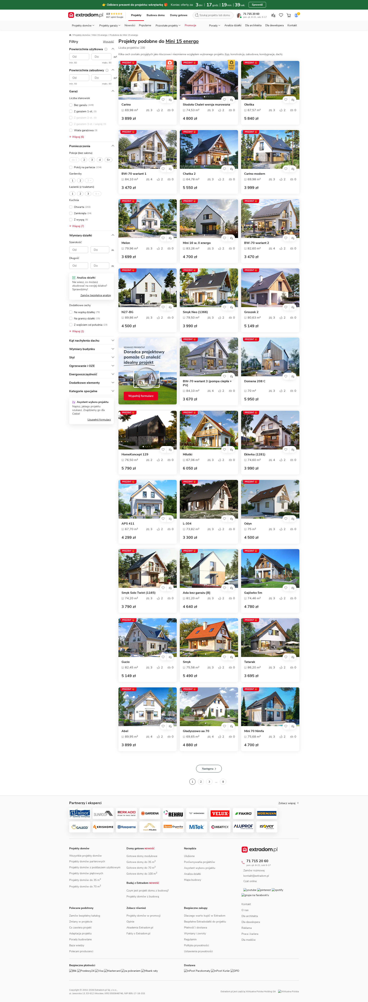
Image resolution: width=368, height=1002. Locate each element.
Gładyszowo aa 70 (196, 731)
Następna (207, 769)
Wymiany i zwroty (195, 933)
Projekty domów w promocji (143, 916)
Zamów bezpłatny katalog (84, 916)
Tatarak (249, 662)
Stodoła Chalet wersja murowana (206, 105)
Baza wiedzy (76, 945)
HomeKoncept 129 (135, 455)
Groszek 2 (251, 312)
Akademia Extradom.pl (140, 927)
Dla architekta (253, 25)
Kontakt (292, 25)
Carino (126, 105)
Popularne (145, 25)
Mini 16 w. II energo (197, 243)
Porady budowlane (80, 939)
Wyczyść (108, 41)
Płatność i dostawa (195, 927)
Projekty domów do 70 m (85, 886)
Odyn (248, 524)
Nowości (130, 25)
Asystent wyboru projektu (199, 868)
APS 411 (128, 524)
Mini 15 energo (100, 35)
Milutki (187, 455)
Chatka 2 (189, 174)
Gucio (126, 662)
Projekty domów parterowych (87, 861)
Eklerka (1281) (254, 455)
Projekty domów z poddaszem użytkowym (94, 867)
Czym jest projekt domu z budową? (148, 890)
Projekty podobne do (158, 41)
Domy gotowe (178, 15)
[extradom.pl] (85, 15)
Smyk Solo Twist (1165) (139, 593)
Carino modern (254, 174)
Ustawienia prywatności (198, 951)
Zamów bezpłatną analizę (95, 295)
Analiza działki (232, 25)
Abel (125, 731)
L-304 (187, 524)
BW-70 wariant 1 (134, 174)
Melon (126, 243)
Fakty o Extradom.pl (138, 933)
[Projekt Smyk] (209, 637)
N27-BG (127, 312)
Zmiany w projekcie (80, 921)
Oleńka (249, 105)
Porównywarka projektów (199, 862)
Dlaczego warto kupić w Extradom (204, 916)
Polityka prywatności (196, 945)
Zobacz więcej (286, 803)
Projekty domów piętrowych (86, 873)
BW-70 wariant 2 (256, 243)
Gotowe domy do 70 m (141, 868)
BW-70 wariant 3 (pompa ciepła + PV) (207, 383)
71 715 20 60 (251, 14)
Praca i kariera (250, 942)
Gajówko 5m (253, 593)
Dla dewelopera (274, 25)
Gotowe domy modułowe (142, 856)
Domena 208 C (254, 381)
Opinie (130, 921)
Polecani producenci (81, 951)
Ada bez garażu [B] (196, 593)
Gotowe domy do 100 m (142, 874)
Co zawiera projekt (80, 927)
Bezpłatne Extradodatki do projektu (205, 921)
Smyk (187, 662)
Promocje (190, 25)
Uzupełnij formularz (99, 419)
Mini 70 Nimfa (254, 731)
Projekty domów (81, 35)
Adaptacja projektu (80, 933)
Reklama (247, 936)
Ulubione (189, 856)
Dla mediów (249, 948)
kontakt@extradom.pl (259, 875)
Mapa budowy (192, 880)
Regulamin (190, 939)
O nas (245, 918)
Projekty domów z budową (143, 896)
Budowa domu (156, 15)
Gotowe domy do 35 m (141, 862)
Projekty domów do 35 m (85, 880)
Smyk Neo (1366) (195, 312)
